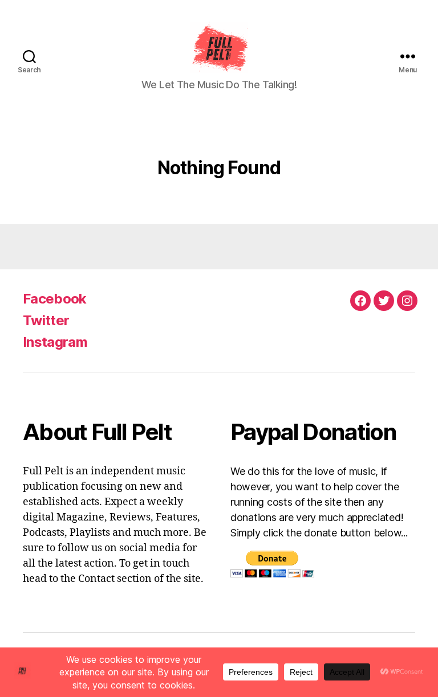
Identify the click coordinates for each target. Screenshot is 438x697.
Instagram (55, 342)
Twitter (46, 320)
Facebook (55, 298)
